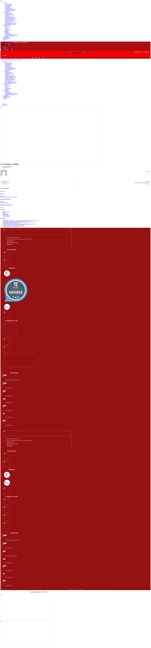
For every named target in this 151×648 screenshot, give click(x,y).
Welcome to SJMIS (6, 216)
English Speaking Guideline (10, 24)
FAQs (4, 40)
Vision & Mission (8, 5)
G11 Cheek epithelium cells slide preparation (141, 182)
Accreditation (7, 7)
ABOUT (5, 2)
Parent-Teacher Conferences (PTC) (9, 222)
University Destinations (9, 10)
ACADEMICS (6, 12)
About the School (8, 4)
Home (4, 103)
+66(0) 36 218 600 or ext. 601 (12, 242)
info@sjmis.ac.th (24, 42)
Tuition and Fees (8, 33)
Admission (7, 32)
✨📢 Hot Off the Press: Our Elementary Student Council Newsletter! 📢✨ (17, 224)
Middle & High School (9, 16)
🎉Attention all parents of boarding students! (11, 225)
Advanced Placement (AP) (10, 17)
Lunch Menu (7, 27)
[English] (2, 49)
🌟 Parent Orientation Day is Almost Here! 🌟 (11, 226)
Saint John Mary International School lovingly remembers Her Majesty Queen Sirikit (18, 220)
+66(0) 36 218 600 (16, 42)
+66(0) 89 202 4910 (10, 240)
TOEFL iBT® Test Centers (10, 21)
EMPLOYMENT (6, 37)
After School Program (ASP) (10, 18)
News (6, 26)
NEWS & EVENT (6, 25)
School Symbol (8, 6)
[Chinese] (9, 49)
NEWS (4, 212)
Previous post (4, 181)
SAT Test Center (8, 22)
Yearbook (7, 30)
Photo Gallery (5, 104)
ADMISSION (6, 31)
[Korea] (12, 49)
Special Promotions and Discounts (11, 34)
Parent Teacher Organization (10, 9)
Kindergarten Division (9, 14)
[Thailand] (5, 49)
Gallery (6, 28)
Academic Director (8, 13)
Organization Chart (8, 8)
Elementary (7, 15)
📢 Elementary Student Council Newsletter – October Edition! (14, 221)
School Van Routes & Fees (10, 35)
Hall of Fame (7, 11)
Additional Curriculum (9, 19)
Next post (147, 181)
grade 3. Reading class (5, 182)
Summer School (8, 29)
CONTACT (5, 39)
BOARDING (6, 36)
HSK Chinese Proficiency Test (11, 23)
